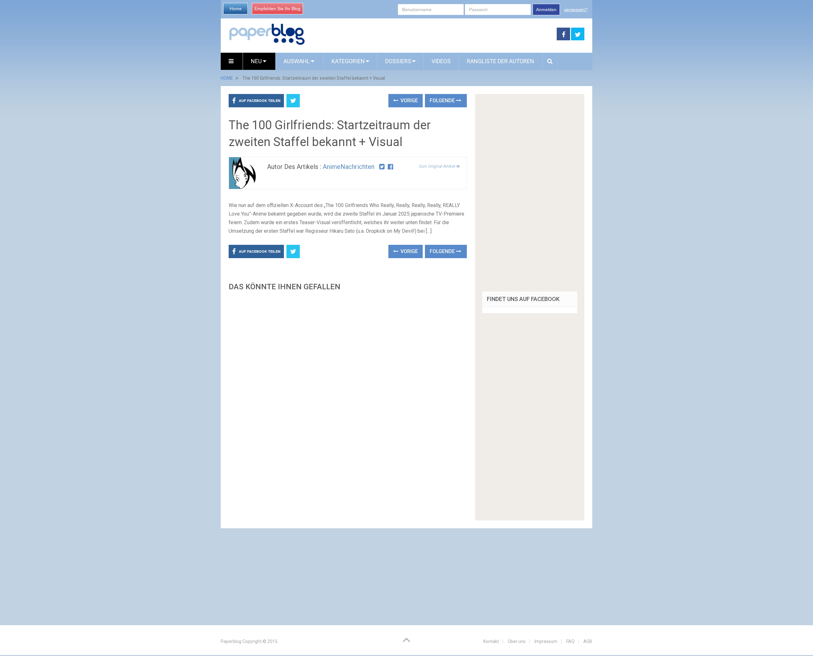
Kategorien (348, 61)
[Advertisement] (348, 369)
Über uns (517, 641)
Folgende (443, 100)
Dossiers (398, 61)
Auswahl (297, 61)
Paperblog (231, 641)
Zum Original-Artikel (437, 166)
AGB (587, 641)
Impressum (545, 641)
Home (236, 8)
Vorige (408, 100)
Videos (441, 61)
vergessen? (576, 9)
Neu (257, 61)
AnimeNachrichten (348, 167)
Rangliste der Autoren (500, 61)
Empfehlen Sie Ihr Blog (277, 8)
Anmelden (546, 9)
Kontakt (491, 641)
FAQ (570, 641)
